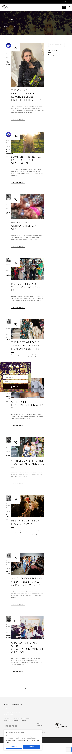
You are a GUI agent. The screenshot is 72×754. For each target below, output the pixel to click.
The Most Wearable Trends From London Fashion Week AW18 (26, 345)
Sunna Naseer (8, 338)
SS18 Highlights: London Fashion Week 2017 (27, 405)
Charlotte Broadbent (8, 456)
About (39, 723)
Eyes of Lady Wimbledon (8, 62)
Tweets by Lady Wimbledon (55, 55)
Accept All (31, 746)
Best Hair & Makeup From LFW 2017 (25, 522)
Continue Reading (18, 119)
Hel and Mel (8, 213)
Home (6, 26)
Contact (39, 725)
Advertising (41, 728)
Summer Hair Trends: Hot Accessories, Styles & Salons (26, 160)
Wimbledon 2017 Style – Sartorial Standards (27, 462)
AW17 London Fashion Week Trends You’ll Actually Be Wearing (27, 581)
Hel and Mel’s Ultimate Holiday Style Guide (23, 225)
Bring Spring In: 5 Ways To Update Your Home (26, 286)
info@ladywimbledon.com (23, 718)
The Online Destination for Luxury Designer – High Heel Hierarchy (26, 95)
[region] (23, 740)
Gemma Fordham (8, 275)
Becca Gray (7, 515)
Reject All (14, 746)
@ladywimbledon (15, 720)
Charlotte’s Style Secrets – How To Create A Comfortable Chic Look (27, 647)
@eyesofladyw (23, 720)
